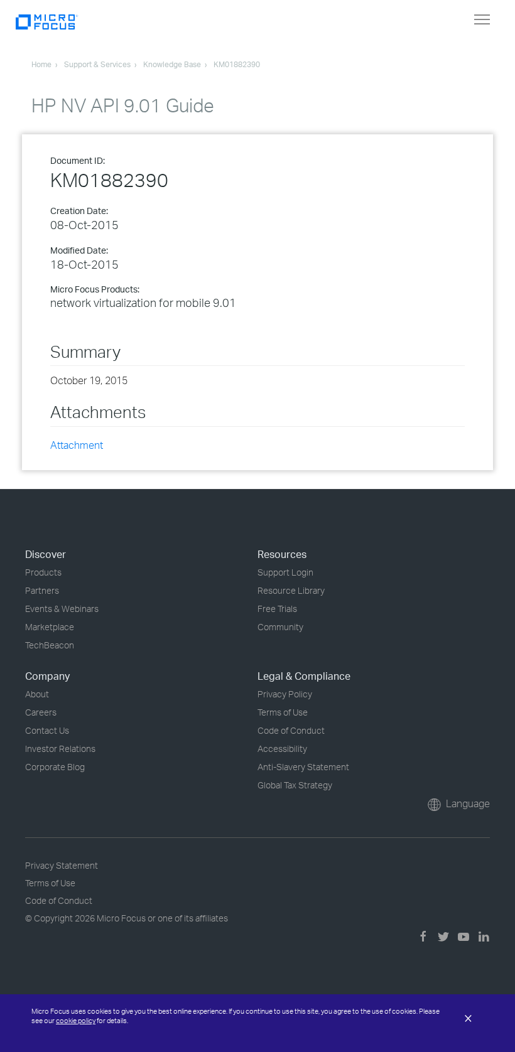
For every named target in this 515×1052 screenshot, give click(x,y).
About (37, 694)
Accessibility (282, 748)
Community (280, 626)
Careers (41, 712)
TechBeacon (49, 645)
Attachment (76, 445)
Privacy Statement (61, 865)
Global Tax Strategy (295, 785)
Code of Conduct (291, 730)
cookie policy (75, 1020)
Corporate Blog (55, 766)
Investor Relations (60, 748)
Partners (42, 590)
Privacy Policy (285, 694)
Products (43, 572)
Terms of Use (283, 712)
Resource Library (291, 590)
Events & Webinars (62, 608)
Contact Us (47, 730)
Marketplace (49, 626)
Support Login (285, 572)
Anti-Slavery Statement (303, 766)
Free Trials (277, 608)
